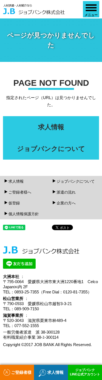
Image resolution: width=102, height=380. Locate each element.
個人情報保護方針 (23, 214)
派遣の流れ (66, 192)
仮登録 (14, 203)
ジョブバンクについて (76, 181)
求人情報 (16, 181)
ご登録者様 (21, 372)
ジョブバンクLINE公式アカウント (85, 372)
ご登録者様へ (19, 192)
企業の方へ (66, 203)
